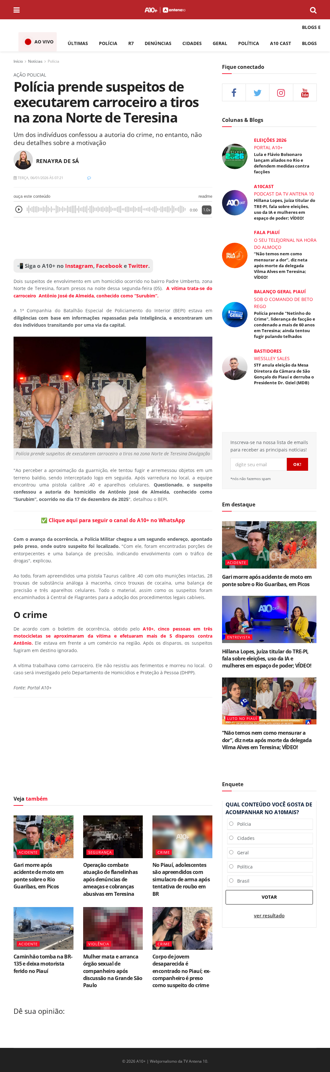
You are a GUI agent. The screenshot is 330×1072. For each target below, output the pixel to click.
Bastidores (268, 351)
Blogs (309, 43)
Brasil (241, 881)
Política (243, 867)
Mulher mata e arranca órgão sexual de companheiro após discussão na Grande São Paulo (112, 971)
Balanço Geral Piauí (280, 291)
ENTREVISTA (238, 637)
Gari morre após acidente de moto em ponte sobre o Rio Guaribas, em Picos (39, 875)
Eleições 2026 (270, 140)
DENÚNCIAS (158, 43)
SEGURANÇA (100, 852)
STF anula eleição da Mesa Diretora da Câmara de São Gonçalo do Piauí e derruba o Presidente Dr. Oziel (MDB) (284, 374)
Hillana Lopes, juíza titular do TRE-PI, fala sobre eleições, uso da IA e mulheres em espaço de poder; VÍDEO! (284, 209)
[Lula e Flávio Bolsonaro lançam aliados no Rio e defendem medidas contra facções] (235, 156)
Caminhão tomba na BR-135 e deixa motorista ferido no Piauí (43, 964)
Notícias (35, 61)
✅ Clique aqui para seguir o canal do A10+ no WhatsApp (113, 520)
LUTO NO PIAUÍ (242, 718)
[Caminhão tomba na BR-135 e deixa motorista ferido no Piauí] (43, 928)
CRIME (164, 852)
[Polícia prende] (235, 314)
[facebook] (234, 92)
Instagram (78, 265)
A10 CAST (280, 43)
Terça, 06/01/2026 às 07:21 (40, 177)
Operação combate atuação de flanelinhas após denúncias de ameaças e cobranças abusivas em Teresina (110, 879)
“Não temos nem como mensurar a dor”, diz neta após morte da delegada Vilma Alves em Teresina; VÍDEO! (280, 265)
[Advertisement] (113, 748)
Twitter (138, 265)
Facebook (109, 265)
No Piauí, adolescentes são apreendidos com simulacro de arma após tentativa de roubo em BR (181, 879)
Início (18, 61)
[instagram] (281, 92)
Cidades (244, 838)
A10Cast (264, 186)
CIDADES (192, 43)
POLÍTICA (248, 43)
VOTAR (269, 897)
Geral (241, 852)
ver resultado (269, 915)
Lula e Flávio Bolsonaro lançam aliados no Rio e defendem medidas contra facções (281, 163)
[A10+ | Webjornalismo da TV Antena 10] (165, 9)
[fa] (305, 92)
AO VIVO (43, 42)
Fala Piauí (267, 232)
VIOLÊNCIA (98, 943)
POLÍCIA (108, 43)
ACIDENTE (28, 852)
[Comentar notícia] (89, 177)
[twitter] (257, 92)
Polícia (53, 61)
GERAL (220, 43)
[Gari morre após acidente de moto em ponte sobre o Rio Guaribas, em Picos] (43, 836)
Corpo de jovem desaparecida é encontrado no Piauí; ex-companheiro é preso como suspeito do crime (181, 971)
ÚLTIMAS (78, 43)
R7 (131, 43)
